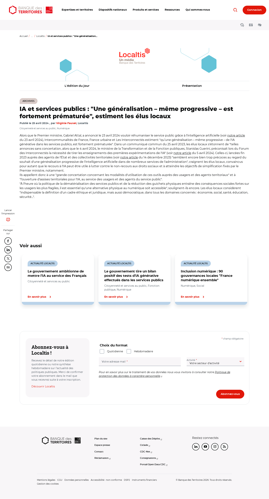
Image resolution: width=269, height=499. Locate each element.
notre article (236, 135)
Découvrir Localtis (43, 386)
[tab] (32, 317)
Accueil (24, 36)
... (32, 36)
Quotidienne (115, 351)
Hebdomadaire (143, 351)
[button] (77, 10)
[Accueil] (30, 10)
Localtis (40, 36)
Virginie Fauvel (66, 123)
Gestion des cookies (48, 483)
